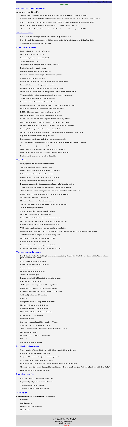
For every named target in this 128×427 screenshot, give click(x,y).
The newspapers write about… (28, 252)
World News (21, 160)
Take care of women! (24, 33)
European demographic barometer (30, 8)
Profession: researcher (25, 374)
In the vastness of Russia (26, 47)
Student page (21, 392)
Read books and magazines (27, 346)
